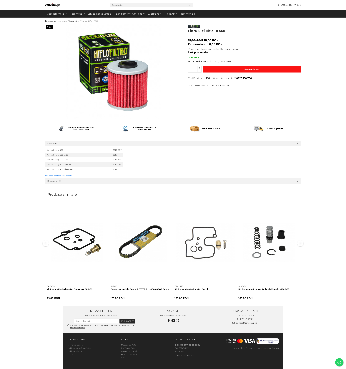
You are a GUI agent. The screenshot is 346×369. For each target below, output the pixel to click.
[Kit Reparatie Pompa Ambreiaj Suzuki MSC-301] (269, 242)
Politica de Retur (128, 348)
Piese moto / (73, 21)
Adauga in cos (251, 69)
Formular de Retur (129, 354)
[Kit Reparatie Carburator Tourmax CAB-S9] (77, 242)
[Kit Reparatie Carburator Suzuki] (205, 242)
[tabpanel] (113, 71)
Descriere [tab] (52, 143)
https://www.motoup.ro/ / (56, 21)
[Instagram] (177, 320)
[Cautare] (190, 5)
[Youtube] (173, 320)
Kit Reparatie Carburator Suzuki (191, 289)
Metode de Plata (128, 345)
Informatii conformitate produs (58, 176)
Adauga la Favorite (199, 85)
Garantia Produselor (130, 351)
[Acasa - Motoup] (58, 5)
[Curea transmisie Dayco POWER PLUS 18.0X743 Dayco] (141, 242)
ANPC (123, 357)
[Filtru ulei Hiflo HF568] (113, 71)
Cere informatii (221, 85)
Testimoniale (188, 14)
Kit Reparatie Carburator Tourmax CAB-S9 (69, 289)
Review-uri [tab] (54, 181)
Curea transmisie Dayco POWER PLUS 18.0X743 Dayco (140, 289)
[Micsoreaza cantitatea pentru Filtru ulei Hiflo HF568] (199, 71)
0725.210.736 (246, 319)
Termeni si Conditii (75, 345)
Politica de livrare (74, 351)
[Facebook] (168, 320)
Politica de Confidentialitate (79, 348)
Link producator (198, 52)
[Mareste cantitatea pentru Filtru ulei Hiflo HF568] (199, 67)
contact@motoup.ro (246, 323)
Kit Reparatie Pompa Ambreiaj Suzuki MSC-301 (263, 289)
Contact (71, 354)
